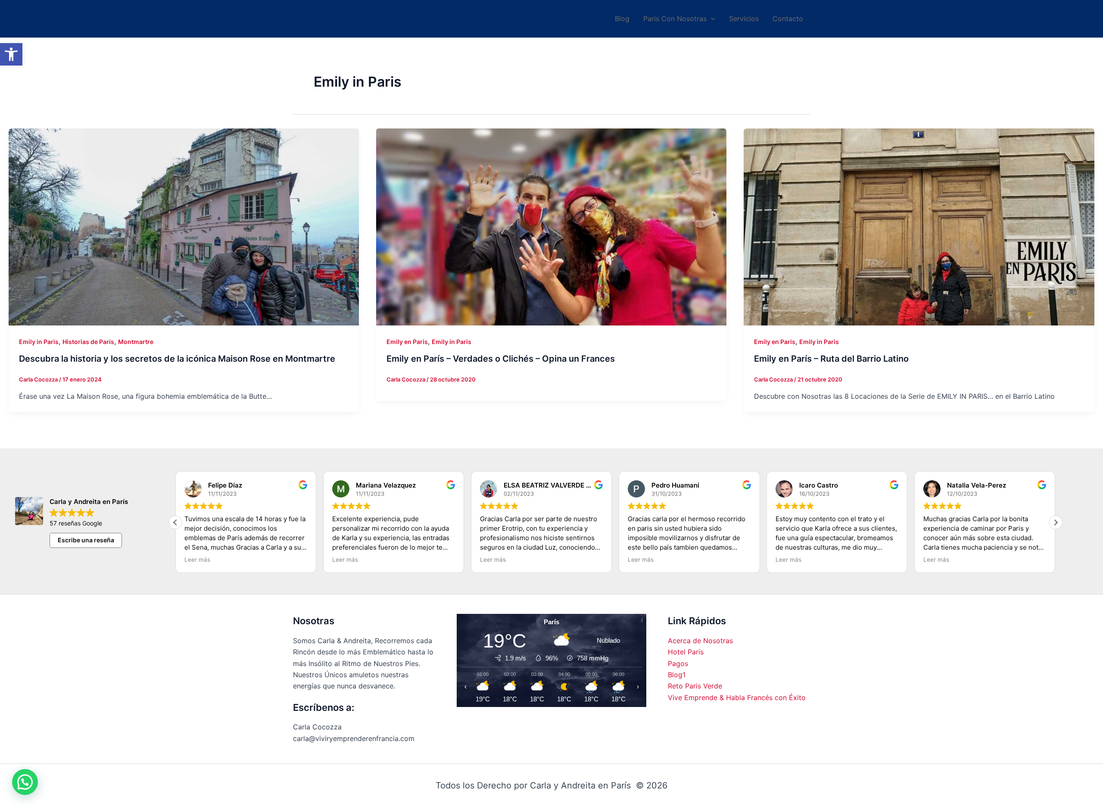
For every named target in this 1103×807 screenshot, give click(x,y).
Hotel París (686, 651)
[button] (11, 54)
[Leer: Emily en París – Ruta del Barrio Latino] (919, 226)
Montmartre (135, 341)
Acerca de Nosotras (700, 640)
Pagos (678, 663)
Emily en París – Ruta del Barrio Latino (831, 358)
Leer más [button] (197, 559)
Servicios (744, 18)
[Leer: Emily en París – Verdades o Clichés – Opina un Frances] (551, 226)
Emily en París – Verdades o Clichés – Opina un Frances (500, 358)
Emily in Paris (39, 341)
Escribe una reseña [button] (86, 540)
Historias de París (88, 341)
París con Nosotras (675, 18)
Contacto (788, 18)
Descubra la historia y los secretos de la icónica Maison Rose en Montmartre (177, 358)
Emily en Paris (407, 341)
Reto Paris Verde (695, 686)
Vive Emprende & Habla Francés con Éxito (737, 697)
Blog (622, 18)
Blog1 (676, 674)
